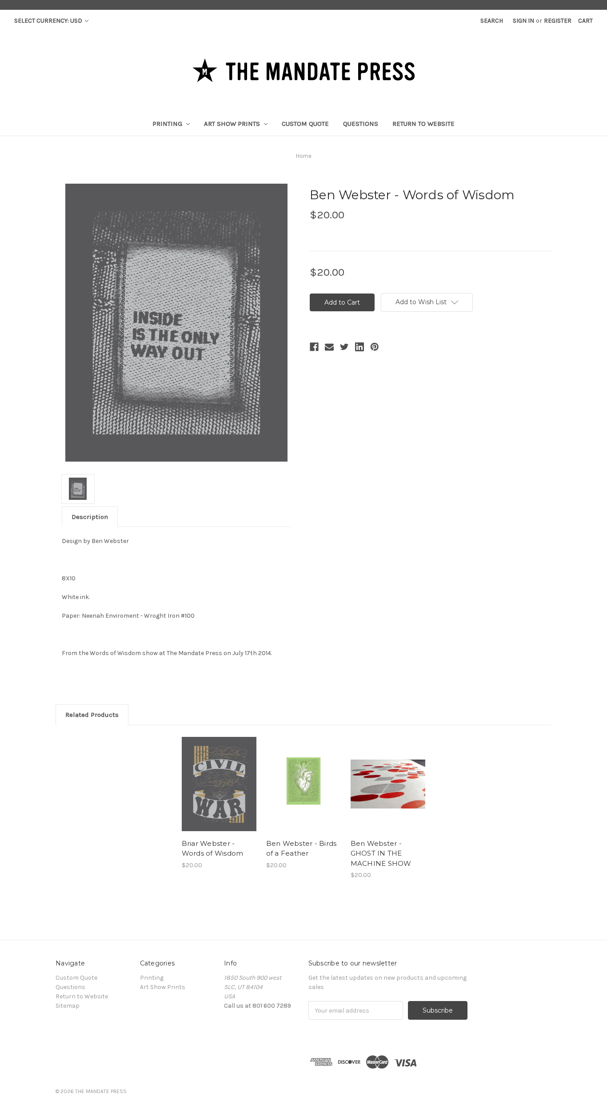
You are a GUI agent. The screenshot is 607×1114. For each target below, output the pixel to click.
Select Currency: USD (49, 20)
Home (303, 156)
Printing (168, 124)
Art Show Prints (233, 124)
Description (90, 517)
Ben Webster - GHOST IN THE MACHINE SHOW (381, 853)
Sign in (523, 20)
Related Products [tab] (92, 715)
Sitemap (68, 1005)
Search (491, 20)
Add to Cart (219, 784)
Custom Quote (305, 124)
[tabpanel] (219, 802)
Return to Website (423, 124)
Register (557, 20)
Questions (360, 124)
